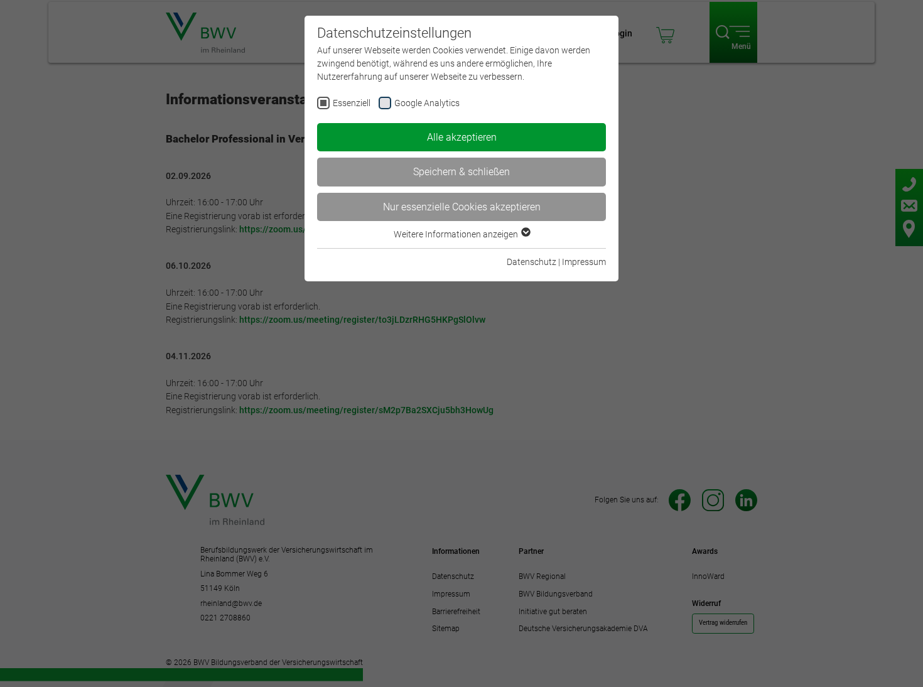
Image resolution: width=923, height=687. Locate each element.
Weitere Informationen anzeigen (457, 234)
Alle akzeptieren (462, 137)
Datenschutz (531, 262)
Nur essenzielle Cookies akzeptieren (462, 207)
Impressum (584, 262)
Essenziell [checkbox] (351, 103)
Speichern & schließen (461, 172)
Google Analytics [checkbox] (427, 103)
